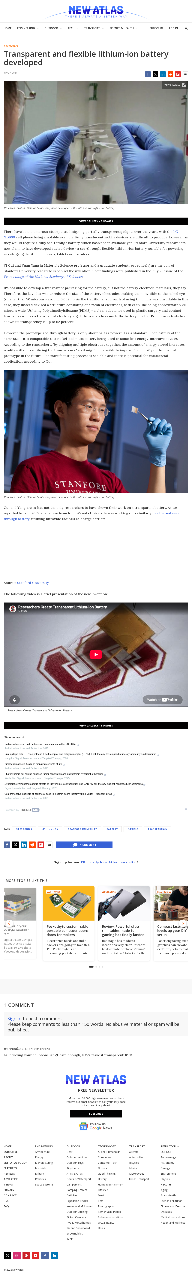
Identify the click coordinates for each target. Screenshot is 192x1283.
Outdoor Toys (75, 1162)
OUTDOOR (51, 28)
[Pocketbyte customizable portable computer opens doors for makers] (40, 903)
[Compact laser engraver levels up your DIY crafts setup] (151, 903)
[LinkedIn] (163, 74)
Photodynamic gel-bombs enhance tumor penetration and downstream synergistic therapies (54, 774)
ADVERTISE (11, 1179)
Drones (102, 1168)
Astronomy (167, 1162)
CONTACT (10, 1195)
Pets (100, 1201)
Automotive (136, 1157)
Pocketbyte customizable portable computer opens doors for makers (39, 930)
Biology (165, 1168)
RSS (6, 1201)
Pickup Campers (76, 1217)
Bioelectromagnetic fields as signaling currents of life (33, 764)
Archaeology (168, 1157)
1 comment (88, 845)
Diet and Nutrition (171, 1201)
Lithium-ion (50, 829)
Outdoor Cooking (77, 1211)
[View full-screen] (184, 85)
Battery (112, 829)
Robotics (40, 1179)
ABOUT (8, 1157)
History (102, 1179)
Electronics (11, 46)
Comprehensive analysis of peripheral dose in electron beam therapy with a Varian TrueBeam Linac (58, 793)
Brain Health (168, 1195)
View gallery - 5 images (96, 221)
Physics (165, 1179)
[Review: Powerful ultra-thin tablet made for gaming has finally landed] (96, 903)
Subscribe (96, 1113)
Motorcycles (136, 1173)
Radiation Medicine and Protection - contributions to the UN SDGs (40, 744)
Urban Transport (139, 1179)
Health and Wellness (173, 1222)
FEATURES (10, 1168)
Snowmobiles (75, 1233)
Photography (106, 1206)
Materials (40, 1168)
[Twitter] (155, 74)
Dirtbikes (72, 1195)
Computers (104, 1157)
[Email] (185, 74)
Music (101, 1195)
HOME (8, 28)
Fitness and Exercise (173, 1206)
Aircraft (133, 1152)
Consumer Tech (107, 1162)
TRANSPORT (92, 28)
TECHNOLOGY (107, 1146)
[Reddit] (170, 74)
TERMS (8, 1184)
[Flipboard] (178, 74)
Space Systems (44, 1184)
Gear (69, 1152)
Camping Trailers (77, 1190)
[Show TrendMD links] (186, 809)
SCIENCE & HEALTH (122, 28)
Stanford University (33, 583)
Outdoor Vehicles (77, 1157)
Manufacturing (44, 1162)
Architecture (42, 1152)
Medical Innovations (173, 1217)
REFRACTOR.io (170, 1146)
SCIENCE (166, 1152)
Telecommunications (110, 1217)
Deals (101, 1228)
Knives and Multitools (80, 1206)
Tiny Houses (74, 1168)
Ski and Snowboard (78, 1228)
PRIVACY (9, 1190)
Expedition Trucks (77, 1201)
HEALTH (166, 1184)
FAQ (6, 1206)
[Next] (182, 923)
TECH (71, 28)
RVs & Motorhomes (79, 1222)
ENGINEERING (26, 28)
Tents (70, 1239)
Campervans (74, 1184)
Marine (133, 1168)
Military (39, 1173)
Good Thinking (107, 1173)
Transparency (157, 829)
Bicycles (134, 1162)
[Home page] (96, 11)
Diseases (166, 1211)
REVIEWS (9, 1173)
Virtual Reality (106, 1222)
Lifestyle (103, 1190)
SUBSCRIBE (157, 28)
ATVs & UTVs (75, 1173)
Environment (168, 1173)
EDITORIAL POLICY (15, 1162)
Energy (39, 1157)
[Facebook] (148, 74)
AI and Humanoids (109, 1152)
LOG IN (173, 28)
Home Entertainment (110, 1184)
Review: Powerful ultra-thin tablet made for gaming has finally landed (95, 930)
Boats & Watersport (79, 1179)
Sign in (15, 1018)
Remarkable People (110, 1211)
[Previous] (9, 923)
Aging (164, 1190)
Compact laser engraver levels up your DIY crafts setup (149, 930)
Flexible (133, 829)
